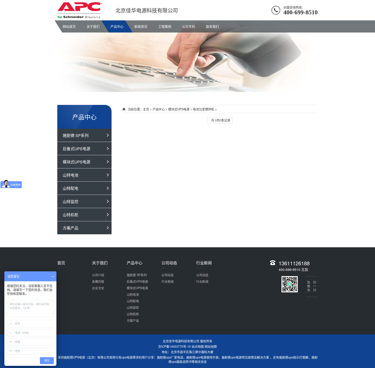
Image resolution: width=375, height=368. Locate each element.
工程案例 (164, 26)
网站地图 (211, 346)
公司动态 (169, 263)
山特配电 (70, 188)
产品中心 (116, 26)
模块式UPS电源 (76, 161)
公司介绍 (98, 275)
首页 (61, 263)
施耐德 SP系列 (76, 135)
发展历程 (98, 281)
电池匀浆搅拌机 (203, 109)
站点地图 (198, 346)
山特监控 (70, 201)
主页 (146, 109)
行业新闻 (167, 281)
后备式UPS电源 (76, 148)
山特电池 (70, 175)
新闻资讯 (140, 26)
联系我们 (212, 26)
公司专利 (188, 26)
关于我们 (93, 26)
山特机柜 (70, 214)
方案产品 (70, 228)
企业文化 (98, 288)
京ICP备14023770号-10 (174, 346)
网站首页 (69, 26)
